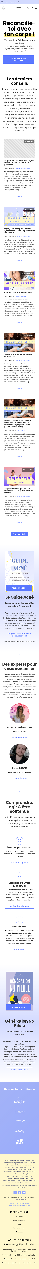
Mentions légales (21, 1199)
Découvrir (19, 949)
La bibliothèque (20, 1228)
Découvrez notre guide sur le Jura (19, 1205)
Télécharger (19, 588)
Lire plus (19, 197)
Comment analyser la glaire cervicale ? (19, 1259)
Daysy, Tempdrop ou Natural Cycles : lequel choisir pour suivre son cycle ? (19, 231)
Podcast (19, 1232)
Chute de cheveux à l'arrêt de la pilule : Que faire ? (19, 1244)
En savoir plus (19, 737)
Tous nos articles (19, 534)
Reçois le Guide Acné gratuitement (19, 634)
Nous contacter (19, 1220)
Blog (19, 1224)
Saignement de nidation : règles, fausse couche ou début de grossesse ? (19, 162)
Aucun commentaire (23, 168)
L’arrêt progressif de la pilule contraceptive (19, 1263)
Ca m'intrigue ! (19, 862)
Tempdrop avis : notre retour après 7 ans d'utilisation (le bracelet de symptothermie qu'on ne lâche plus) (17, 424)
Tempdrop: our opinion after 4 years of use (18, 356)
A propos (19, 1216)
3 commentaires (21, 430)
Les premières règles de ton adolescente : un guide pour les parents (18, 491)
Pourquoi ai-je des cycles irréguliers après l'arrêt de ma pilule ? (19, 1250)
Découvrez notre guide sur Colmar (19, 1203)
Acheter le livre (19, 1070)
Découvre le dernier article (10, 2)
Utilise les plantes (20, 906)
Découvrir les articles (18, 59)
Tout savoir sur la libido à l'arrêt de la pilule (19, 1255)
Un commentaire (21, 296)
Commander (18, 1007)
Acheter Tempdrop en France (18, 293)
